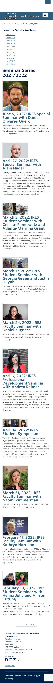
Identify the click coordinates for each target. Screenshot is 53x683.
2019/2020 (10, 52)
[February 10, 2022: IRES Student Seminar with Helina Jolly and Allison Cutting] (15, 579)
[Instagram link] (18, 660)
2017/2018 (10, 58)
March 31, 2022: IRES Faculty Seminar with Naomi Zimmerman (21, 496)
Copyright (37, 676)
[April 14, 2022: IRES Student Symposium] (15, 423)
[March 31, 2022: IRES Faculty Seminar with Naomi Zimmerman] (15, 478)
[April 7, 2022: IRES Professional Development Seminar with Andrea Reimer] (15, 361)
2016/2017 (10, 61)
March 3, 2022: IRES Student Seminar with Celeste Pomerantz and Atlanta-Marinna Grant (23, 222)
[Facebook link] (6, 660)
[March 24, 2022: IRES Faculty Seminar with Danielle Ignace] (15, 312)
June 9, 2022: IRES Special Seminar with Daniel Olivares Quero (26, 117)
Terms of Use (27, 676)
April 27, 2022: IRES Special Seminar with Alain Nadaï (21, 164)
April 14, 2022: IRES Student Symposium (21, 432)
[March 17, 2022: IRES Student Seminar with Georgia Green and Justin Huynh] (15, 263)
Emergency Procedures (13, 676)
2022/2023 (10, 43)
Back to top (10, 666)
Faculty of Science (12, 639)
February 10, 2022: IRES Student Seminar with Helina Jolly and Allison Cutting (23, 593)
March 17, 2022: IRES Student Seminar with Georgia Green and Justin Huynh (25, 276)
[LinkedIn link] (10, 660)
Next (32, 625)
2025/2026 (10, 35)
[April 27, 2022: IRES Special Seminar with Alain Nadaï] (15, 151)
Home (6, 24)
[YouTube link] (14, 660)
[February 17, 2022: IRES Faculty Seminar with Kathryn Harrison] (15, 525)
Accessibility (9, 679)
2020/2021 (10, 49)
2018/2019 (10, 55)
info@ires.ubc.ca (17, 652)
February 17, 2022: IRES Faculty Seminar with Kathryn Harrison (23, 541)
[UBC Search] (48, 3)
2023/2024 (10, 41)
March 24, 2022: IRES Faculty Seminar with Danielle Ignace (21, 326)
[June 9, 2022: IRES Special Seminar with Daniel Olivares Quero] (15, 96)
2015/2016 (10, 64)
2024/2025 (10, 38)
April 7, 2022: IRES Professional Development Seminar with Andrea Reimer (23, 381)
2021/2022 (10, 46)
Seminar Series (14, 24)
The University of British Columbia (19, 5)
